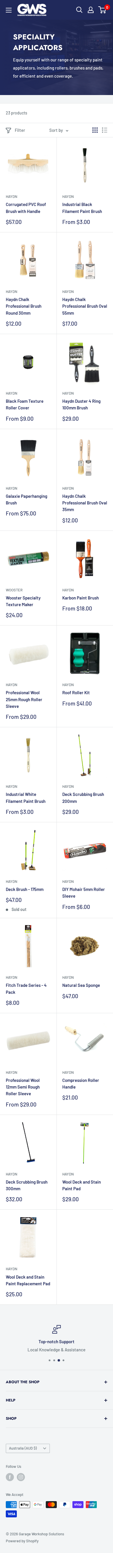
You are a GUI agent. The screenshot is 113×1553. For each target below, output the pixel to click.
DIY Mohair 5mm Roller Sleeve (83, 892)
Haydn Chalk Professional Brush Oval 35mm (84, 502)
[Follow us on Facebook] (10, 1477)
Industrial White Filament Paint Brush (25, 797)
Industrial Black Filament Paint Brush (82, 208)
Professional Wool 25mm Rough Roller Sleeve (24, 699)
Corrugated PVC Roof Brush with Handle (26, 208)
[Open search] (79, 10)
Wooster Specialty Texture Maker (23, 601)
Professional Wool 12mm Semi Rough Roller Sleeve (23, 1087)
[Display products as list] (104, 130)
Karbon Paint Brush (80, 597)
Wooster (14, 590)
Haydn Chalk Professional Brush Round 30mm (23, 306)
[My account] (91, 10)
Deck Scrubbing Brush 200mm (83, 797)
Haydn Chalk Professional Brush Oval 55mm (84, 306)
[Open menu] (9, 10)
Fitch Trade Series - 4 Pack (26, 988)
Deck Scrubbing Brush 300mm (27, 1185)
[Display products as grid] (95, 130)
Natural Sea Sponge (81, 985)
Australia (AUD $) (23, 1448)
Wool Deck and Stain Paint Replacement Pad (28, 1280)
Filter (20, 130)
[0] (102, 9)
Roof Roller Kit (76, 692)
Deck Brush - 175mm (24, 889)
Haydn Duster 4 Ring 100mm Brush (81, 404)
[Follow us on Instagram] (21, 1477)
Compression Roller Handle (80, 1083)
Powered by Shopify (22, 1541)
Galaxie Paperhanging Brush (26, 499)
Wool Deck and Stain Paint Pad (81, 1185)
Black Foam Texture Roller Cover (24, 404)
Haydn (11, 196)
